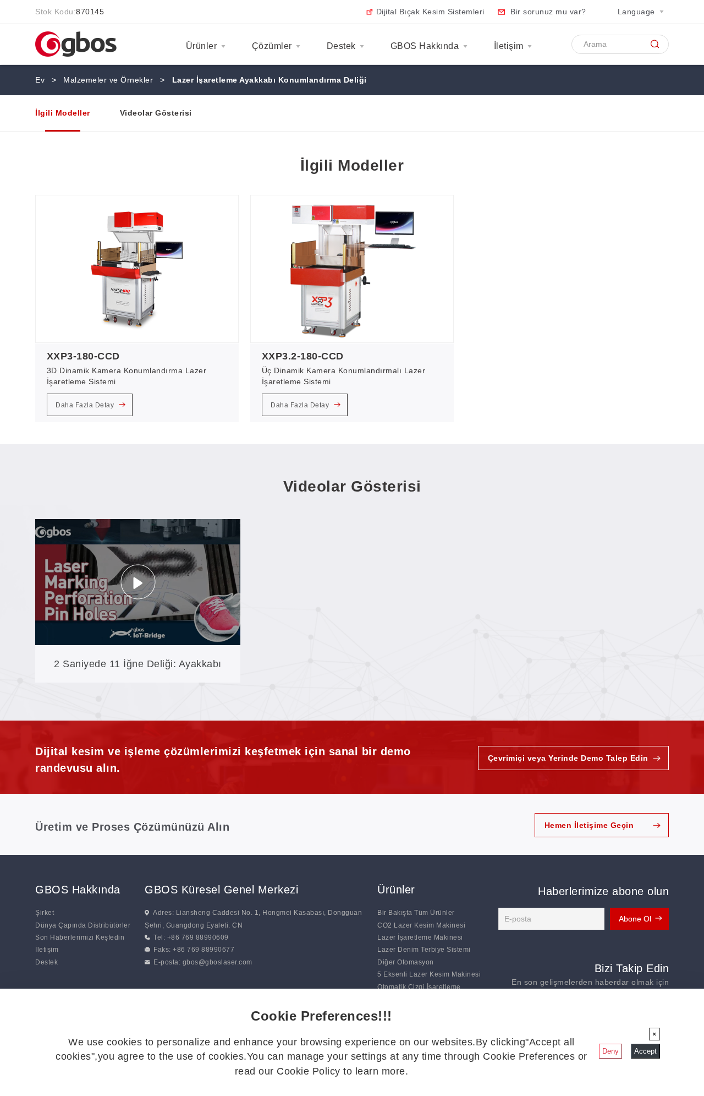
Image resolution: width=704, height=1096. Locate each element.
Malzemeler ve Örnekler (108, 79)
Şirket (44, 913)
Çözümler (272, 46)
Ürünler (201, 46)
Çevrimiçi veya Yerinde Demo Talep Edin (568, 758)
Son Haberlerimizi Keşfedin (79, 937)
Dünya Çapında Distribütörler (82, 925)
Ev (40, 79)
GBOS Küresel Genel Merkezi (221, 890)
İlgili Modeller (62, 112)
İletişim (509, 46)
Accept (645, 1051)
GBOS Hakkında (425, 46)
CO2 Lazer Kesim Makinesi (421, 925)
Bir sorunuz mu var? (548, 11)
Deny (610, 1051)
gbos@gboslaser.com (217, 962)
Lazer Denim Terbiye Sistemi (424, 949)
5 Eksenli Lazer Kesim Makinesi (429, 974)
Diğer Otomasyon (405, 962)
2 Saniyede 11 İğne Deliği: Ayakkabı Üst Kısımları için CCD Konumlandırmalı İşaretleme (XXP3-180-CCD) (138, 670)
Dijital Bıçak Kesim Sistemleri (430, 11)
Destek (341, 46)
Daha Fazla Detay (86, 405)
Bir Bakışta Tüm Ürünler (416, 913)
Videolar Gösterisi (156, 112)
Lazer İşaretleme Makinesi (420, 937)
